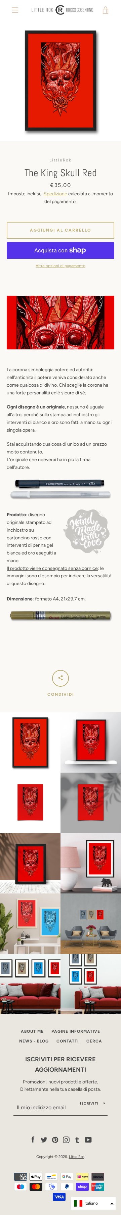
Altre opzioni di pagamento (60, 265)
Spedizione (55, 194)
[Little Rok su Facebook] (33, 1139)
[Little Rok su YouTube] (88, 1139)
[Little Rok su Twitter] (44, 1139)
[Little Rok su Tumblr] (77, 1139)
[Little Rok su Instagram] (66, 1139)
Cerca (94, 1041)
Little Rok (76, 1156)
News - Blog (34, 1041)
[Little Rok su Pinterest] (55, 1139)
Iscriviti (89, 1103)
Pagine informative (75, 1031)
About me (32, 1031)
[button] (93, 1203)
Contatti (67, 1041)
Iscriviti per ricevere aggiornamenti (60, 1064)
